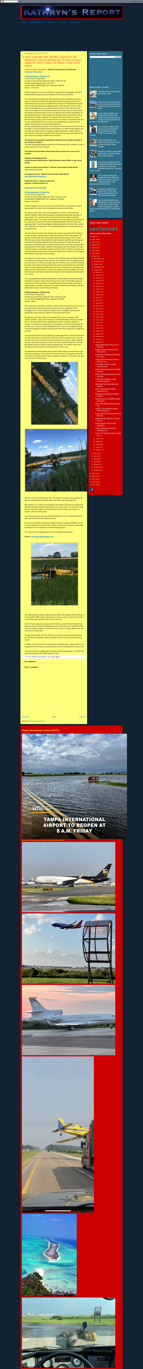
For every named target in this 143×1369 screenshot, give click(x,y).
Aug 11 (98, 328)
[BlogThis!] (53, 657)
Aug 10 (98, 331)
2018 (94, 250)
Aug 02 (98, 447)
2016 (94, 256)
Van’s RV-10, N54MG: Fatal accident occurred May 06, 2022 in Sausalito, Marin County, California (109, 153)
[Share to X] (55, 657)
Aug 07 (98, 339)
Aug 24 (98, 292)
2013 (94, 479)
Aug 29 (98, 278)
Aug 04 (98, 441)
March (96, 464)
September (97, 267)
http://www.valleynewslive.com (42, 536)
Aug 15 (98, 317)
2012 (94, 482)
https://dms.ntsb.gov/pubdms (35, 176)
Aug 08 (98, 336)
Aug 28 (98, 280)
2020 (94, 245)
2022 (94, 239)
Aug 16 (98, 314)
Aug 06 (98, 342)
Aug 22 (98, 297)
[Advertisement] (71, 37)
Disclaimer (51, 22)
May (95, 459)
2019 (94, 248)
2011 (94, 485)
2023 (94, 236)
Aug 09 (98, 334)
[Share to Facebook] (57, 657)
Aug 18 (98, 308)
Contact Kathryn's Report (37, 22)
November (97, 261)
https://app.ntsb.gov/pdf (33, 72)
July (95, 453)
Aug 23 (98, 294)
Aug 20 (98, 303)
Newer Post (25, 716)
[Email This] (51, 657)
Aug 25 (98, 289)
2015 (94, 473)
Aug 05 (98, 438)
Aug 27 (98, 283)
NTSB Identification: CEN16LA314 (37, 76)
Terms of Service (76, 22)
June (95, 456)
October (96, 264)
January (96, 470)
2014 (94, 476)
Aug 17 (98, 311)
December (97, 258)
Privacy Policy (62, 22)
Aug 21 (98, 300)
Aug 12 (98, 325)
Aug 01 (98, 450)
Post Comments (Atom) (37, 721)
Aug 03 (98, 444)
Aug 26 (98, 286)
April (96, 461)
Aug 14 (98, 320)
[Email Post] (48, 656)
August (96, 270)
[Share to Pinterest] (59, 657)
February (97, 467)
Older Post (82, 716)
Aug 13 (98, 322)
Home (23, 22)
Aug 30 (98, 275)
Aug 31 (98, 272)
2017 (94, 253)
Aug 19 (98, 306)
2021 (94, 242)
